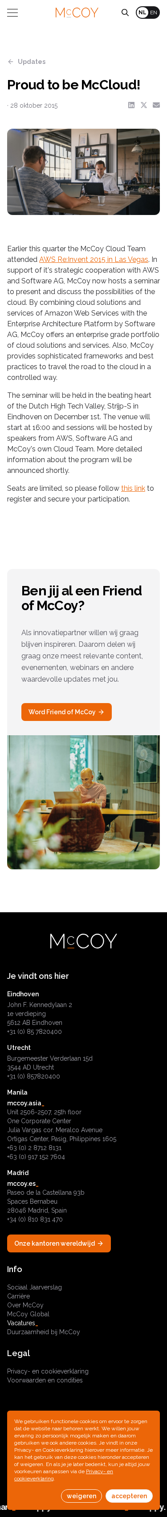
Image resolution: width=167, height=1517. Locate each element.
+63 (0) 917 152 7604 (36, 1156)
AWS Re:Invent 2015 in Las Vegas (93, 259)
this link (133, 488)
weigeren (81, 1496)
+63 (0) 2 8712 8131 (34, 1147)
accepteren (129, 1496)
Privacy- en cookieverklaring (48, 1371)
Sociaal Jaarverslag (34, 1287)
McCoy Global (28, 1314)
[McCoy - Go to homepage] (77, 12)
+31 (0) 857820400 (33, 1076)
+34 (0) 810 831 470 (35, 1219)
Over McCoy (25, 1305)
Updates (31, 61)
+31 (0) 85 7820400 (34, 1031)
